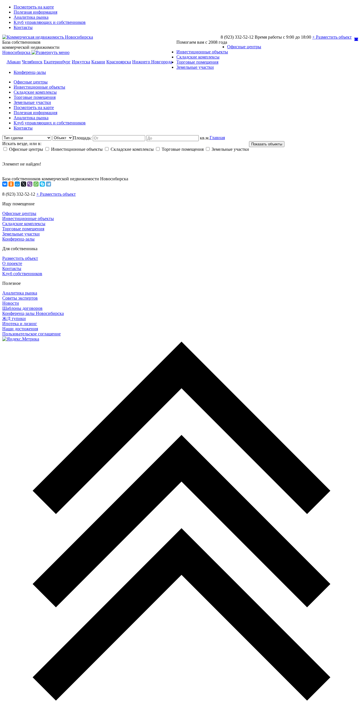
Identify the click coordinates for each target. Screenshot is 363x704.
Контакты (23, 27)
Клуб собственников (22, 273)
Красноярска (118, 61)
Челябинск (32, 61)
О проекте (12, 263)
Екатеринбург (57, 61)
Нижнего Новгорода (152, 61)
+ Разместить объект (332, 37)
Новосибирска (16, 52)
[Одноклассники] (11, 184)
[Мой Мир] (17, 184)
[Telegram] (48, 184)
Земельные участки (195, 67)
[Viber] (29, 184)
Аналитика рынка (31, 17)
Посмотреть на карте (34, 7)
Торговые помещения (197, 62)
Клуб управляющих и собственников (50, 22)
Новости (10, 303)
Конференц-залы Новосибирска (33, 313)
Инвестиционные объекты (202, 51)
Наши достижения (20, 328)
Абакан (14, 61)
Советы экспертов (20, 298)
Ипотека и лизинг (19, 323)
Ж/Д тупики (14, 318)
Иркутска (81, 61)
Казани (98, 61)
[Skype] (42, 184)
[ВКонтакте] (4, 184)
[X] (23, 184)
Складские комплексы (198, 57)
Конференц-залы (30, 72)
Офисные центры (244, 46)
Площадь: (83, 137)
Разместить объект (20, 258)
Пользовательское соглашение (31, 333)
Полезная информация (35, 12)
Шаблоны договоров (22, 308)
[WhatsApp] (36, 184)
